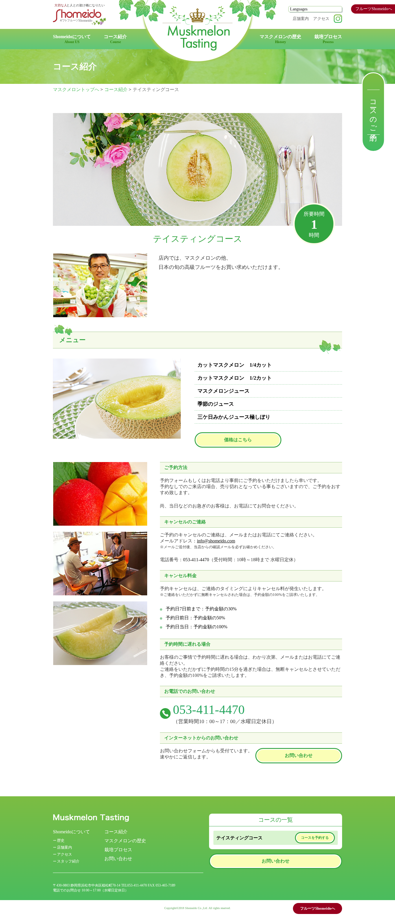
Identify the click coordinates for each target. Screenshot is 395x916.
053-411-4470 (196, 559)
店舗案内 (301, 18)
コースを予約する (315, 838)
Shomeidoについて (71, 831)
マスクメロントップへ (76, 89)
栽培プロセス (118, 849)
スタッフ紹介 (68, 861)
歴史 (60, 840)
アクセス (321, 18)
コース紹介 (116, 89)
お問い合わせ (299, 755)
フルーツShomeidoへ (373, 9)
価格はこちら (238, 439)
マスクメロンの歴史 (125, 840)
